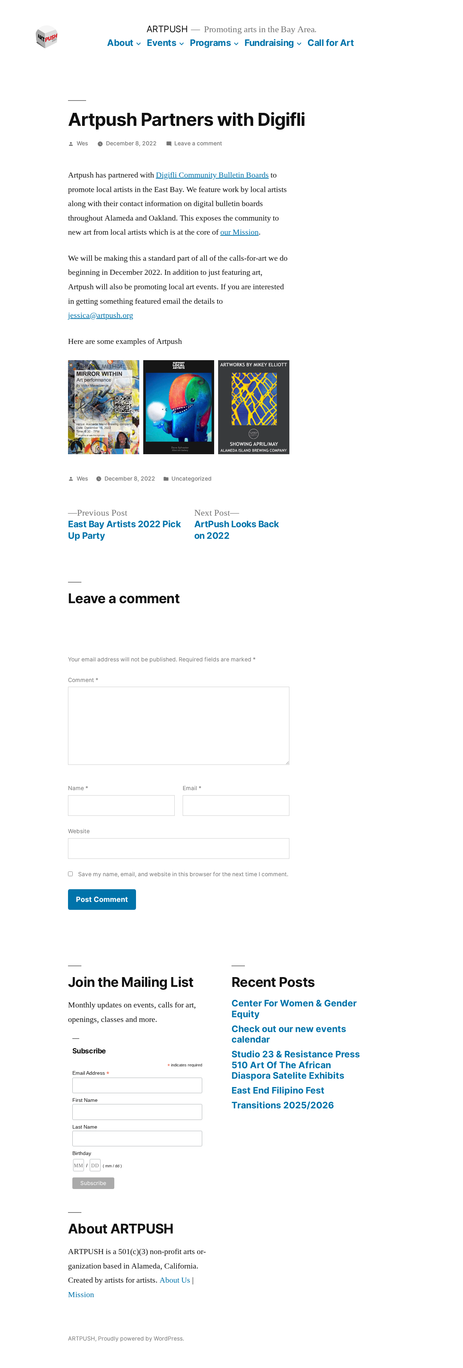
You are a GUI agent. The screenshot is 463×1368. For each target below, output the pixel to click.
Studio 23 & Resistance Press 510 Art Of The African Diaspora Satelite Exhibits (296, 1065)
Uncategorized (191, 478)
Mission (81, 1295)
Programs (210, 42)
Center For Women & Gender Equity (294, 1008)
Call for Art (330, 42)
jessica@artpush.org (100, 315)
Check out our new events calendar (289, 1034)
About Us (175, 1280)
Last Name (84, 1127)
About (120, 42)
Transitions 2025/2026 (283, 1105)
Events (161, 42)
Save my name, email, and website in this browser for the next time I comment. (183, 874)
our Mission (239, 232)
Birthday (81, 1153)
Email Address (90, 1073)
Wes (82, 143)
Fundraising (269, 42)
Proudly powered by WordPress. (141, 1338)
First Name (85, 1100)
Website (79, 831)
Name (78, 788)
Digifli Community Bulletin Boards (212, 175)
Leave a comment (198, 143)
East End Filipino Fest (278, 1090)
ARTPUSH (167, 29)
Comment (83, 680)
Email (192, 788)
